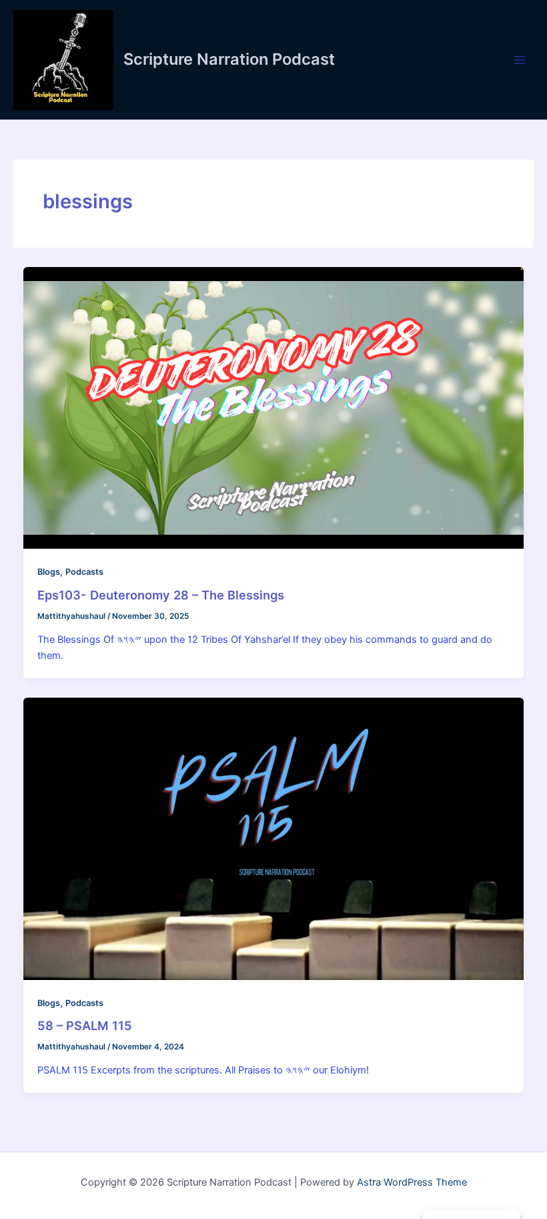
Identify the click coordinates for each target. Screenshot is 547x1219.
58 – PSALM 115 (84, 1025)
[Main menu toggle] (520, 60)
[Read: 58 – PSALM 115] (273, 838)
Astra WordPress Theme (412, 1182)
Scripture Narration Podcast (229, 59)
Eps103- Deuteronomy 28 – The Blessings (160, 594)
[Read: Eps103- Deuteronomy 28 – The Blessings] (273, 407)
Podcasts (84, 572)
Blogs (48, 572)
